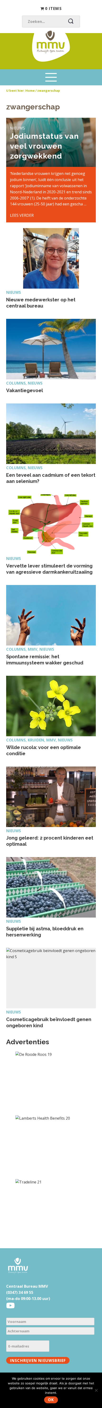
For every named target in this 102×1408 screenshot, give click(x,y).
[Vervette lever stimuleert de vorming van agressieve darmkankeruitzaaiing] (51, 524)
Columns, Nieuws (24, 383)
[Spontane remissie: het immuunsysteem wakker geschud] (51, 615)
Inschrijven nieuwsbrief (38, 1360)
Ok (51, 1399)
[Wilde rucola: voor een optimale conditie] (51, 706)
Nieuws (13, 292)
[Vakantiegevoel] (51, 349)
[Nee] (96, 1390)
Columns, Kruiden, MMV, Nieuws (39, 740)
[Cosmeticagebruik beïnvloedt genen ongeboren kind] (51, 978)
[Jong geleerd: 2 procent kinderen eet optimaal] (51, 797)
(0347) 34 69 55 (19, 1292)
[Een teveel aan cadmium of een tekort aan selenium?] (51, 433)
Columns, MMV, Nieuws (30, 649)
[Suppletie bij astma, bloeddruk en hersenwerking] (51, 887)
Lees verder (22, 215)
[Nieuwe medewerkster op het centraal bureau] (51, 258)
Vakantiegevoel (24, 390)
